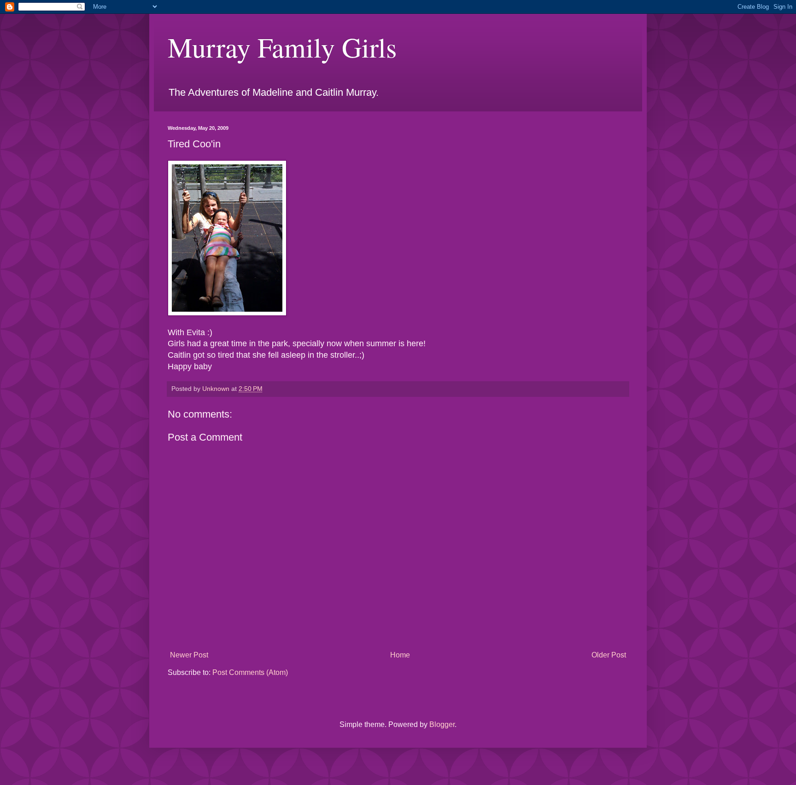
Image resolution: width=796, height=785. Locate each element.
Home (400, 655)
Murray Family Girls (282, 47)
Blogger (442, 724)
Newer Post (189, 655)
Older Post (608, 655)
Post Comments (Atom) (250, 672)
